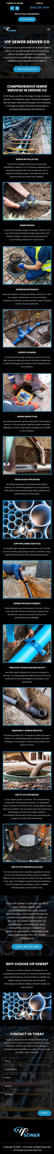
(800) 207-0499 (39, 7)
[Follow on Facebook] (12, 8)
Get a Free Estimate (27, 69)
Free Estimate (27, 19)
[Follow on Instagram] (17, 8)
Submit (44, 1113)
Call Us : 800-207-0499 (27, 946)
